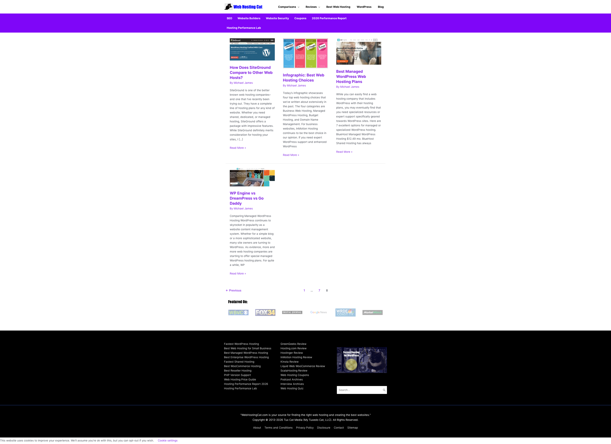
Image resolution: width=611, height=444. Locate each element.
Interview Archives (292, 384)
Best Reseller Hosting (237, 370)
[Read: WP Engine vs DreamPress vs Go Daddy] (252, 176)
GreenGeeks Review (293, 343)
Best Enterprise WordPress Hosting (246, 357)
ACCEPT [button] (187, 440)
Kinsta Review (290, 361)
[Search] (384, 390)
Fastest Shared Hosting (239, 361)
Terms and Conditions (278, 427)
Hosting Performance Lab (240, 388)
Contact (339, 427)
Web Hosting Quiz (292, 388)
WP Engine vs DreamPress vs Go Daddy (247, 198)
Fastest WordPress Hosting (241, 343)
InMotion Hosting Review (296, 357)
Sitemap (352, 427)
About (257, 427)
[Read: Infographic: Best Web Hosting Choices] (305, 53)
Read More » (238, 148)
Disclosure (323, 427)
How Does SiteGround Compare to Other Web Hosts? (251, 72)
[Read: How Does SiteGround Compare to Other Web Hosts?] (252, 49)
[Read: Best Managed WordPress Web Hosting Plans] (358, 51)
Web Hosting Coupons (295, 375)
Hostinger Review (292, 352)
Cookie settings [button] (168, 440)
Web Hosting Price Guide (240, 379)
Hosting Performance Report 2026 (246, 384)
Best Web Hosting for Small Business (247, 348)
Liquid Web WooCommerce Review (303, 366)
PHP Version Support (237, 375)
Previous (233, 290)
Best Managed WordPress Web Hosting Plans (351, 76)
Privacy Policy (305, 427)
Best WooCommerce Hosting (242, 366)
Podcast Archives (292, 379)
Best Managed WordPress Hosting (246, 352)
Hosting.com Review (294, 348)
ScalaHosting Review (294, 370)
